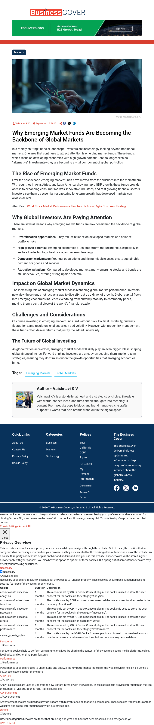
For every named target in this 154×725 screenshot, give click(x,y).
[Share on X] (69, 123)
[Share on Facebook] (64, 123)
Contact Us (18, 449)
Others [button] (4, 709)
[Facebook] (117, 487)
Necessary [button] (6, 567)
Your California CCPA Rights (85, 450)
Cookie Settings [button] (9, 526)
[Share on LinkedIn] (74, 123)
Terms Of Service (85, 495)
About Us (17, 442)
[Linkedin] (135, 487)
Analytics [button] (5, 675)
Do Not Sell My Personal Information (87, 471)
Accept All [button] (24, 526)
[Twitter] (126, 487)
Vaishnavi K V (22, 123)
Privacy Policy (20, 456)
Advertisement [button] (8, 692)
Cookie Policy (20, 463)
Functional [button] (6, 641)
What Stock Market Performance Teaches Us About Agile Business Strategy (77, 206)
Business (51, 442)
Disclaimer (86, 485)
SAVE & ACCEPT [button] (9, 722)
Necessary (9, 571)
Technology (52, 456)
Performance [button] (7, 658)
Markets (51, 449)
